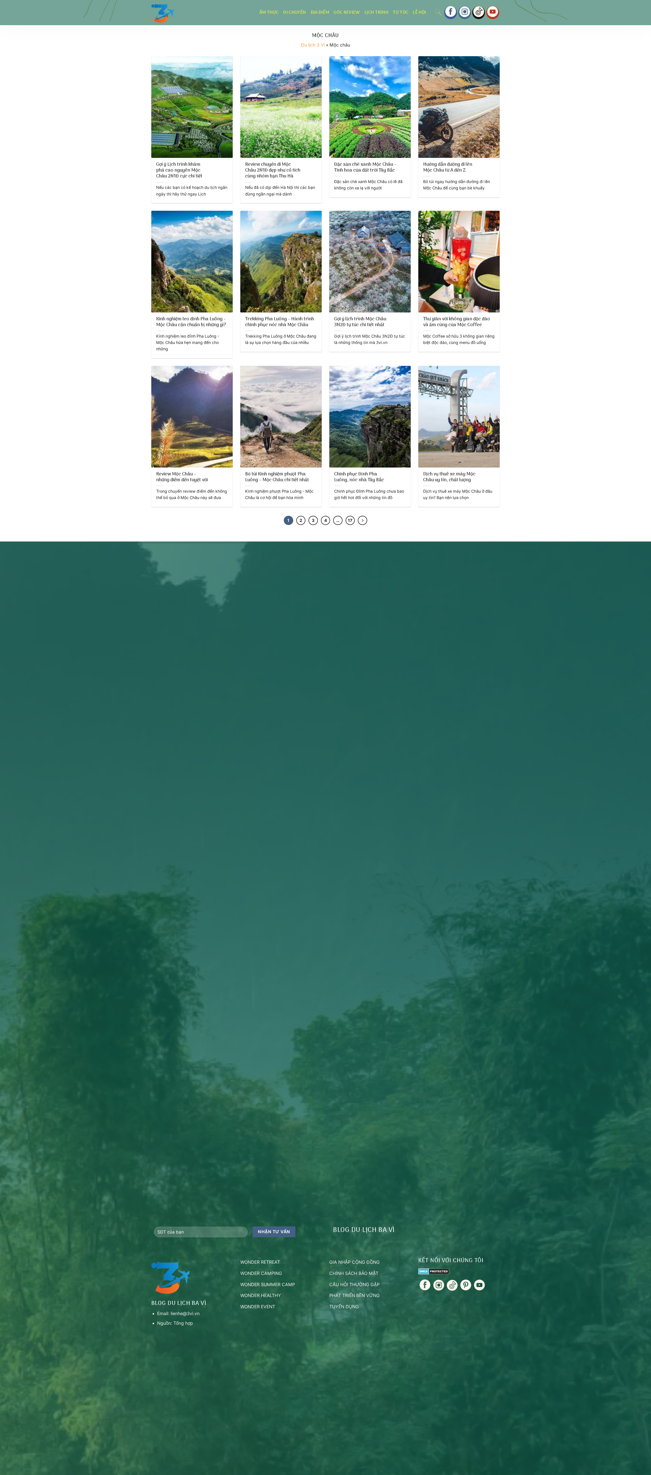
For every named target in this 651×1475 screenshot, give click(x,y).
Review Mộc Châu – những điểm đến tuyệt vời (182, 477)
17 (350, 520)
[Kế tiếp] (362, 520)
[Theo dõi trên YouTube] (492, 12)
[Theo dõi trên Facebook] (450, 12)
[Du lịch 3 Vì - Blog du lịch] (183, 12)
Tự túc (400, 12)
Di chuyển (294, 12)
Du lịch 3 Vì (313, 45)
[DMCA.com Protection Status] (433, 1270)
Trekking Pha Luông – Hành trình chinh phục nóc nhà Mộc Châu (279, 322)
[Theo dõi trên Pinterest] (465, 1289)
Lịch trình (376, 12)
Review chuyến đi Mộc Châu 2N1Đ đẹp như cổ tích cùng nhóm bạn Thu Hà (272, 170)
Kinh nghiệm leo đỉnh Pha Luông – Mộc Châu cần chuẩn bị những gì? (191, 322)
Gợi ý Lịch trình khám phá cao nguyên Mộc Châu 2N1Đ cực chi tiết (179, 170)
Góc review (347, 12)
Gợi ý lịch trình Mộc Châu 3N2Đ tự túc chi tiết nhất (360, 322)
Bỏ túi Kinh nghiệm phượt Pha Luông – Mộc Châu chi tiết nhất (277, 477)
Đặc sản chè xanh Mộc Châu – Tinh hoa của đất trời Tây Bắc (365, 168)
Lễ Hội (419, 12)
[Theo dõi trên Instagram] (464, 12)
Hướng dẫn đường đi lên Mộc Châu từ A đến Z (447, 168)
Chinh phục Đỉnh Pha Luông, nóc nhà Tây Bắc (359, 477)
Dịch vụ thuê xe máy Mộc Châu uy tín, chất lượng (449, 477)
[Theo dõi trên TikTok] (478, 12)
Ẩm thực (268, 12)
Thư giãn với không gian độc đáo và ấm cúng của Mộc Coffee (456, 322)
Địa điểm (320, 12)
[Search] (438, 12)
